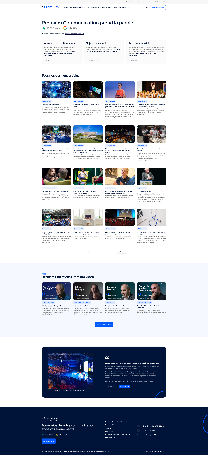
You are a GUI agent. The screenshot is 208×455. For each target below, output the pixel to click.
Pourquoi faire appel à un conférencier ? (55, 191)
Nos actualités (110, 425)
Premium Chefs (107, 7)
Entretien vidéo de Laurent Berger (116, 306)
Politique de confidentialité (84, 451)
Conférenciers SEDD (144, 191)
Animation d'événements (92, 7)
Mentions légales (98, 451)
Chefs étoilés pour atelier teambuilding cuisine (150, 149)
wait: (164, 451)
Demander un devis (158, 7)
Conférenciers (78, 7)
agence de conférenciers (74, 34)
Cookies (106, 451)
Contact (164, 2)
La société (138, 2)
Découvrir (49, 60)
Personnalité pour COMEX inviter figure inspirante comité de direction (118, 192)
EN (147, 7)
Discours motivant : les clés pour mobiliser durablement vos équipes (151, 105)
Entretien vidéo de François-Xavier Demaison (148, 307)
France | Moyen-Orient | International (117, 434)
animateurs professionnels (66, 47)
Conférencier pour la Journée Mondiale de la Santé (151, 233)
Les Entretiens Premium (121, 7)
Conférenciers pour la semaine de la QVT (87, 232)
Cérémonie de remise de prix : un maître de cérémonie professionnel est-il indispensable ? (119, 106)
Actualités (157, 2)
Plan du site (109, 431)
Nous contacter (124, 386)
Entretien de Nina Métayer (82, 306)
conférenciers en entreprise (125, 366)
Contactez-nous (48, 441)
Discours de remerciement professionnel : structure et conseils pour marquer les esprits (119, 150)
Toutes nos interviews (104, 324)
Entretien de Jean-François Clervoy (53, 306)
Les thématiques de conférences (116, 422)
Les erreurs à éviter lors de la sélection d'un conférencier (56, 233)
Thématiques (67, 7)
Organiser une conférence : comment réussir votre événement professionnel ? (56, 149)
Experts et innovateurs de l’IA (51, 105)
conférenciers (51, 47)
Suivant (119, 252)
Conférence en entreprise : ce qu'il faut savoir (86, 105)
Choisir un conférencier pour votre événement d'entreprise (84, 192)
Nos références (147, 2)
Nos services (129, 2)
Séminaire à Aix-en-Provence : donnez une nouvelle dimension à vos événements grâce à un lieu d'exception (88, 150)
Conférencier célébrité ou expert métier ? (119, 232)
